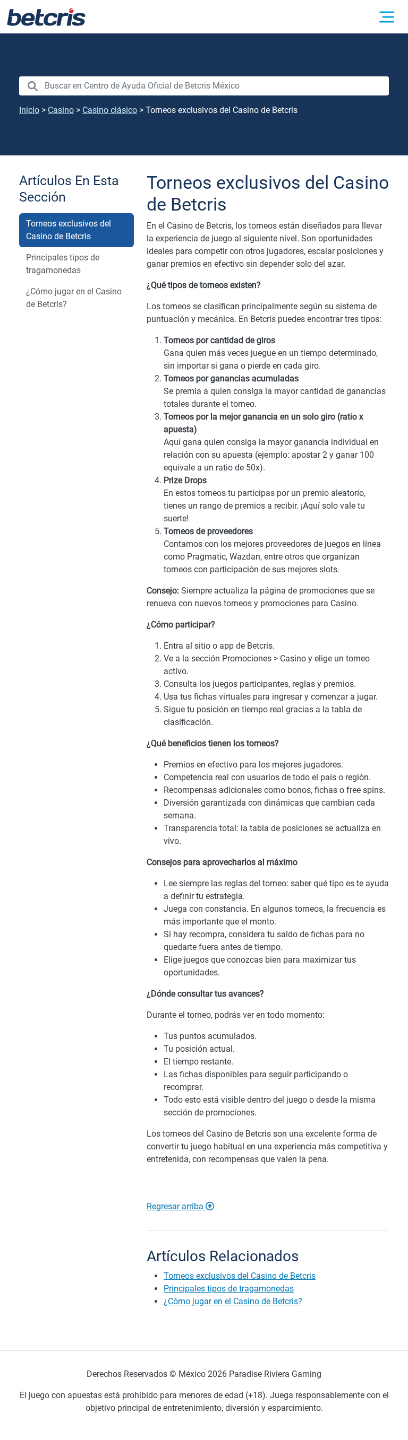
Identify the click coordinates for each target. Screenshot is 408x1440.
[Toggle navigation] (387, 17)
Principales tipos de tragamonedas (62, 263)
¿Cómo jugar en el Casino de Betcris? (74, 297)
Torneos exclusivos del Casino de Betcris (68, 230)
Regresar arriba (176, 1206)
